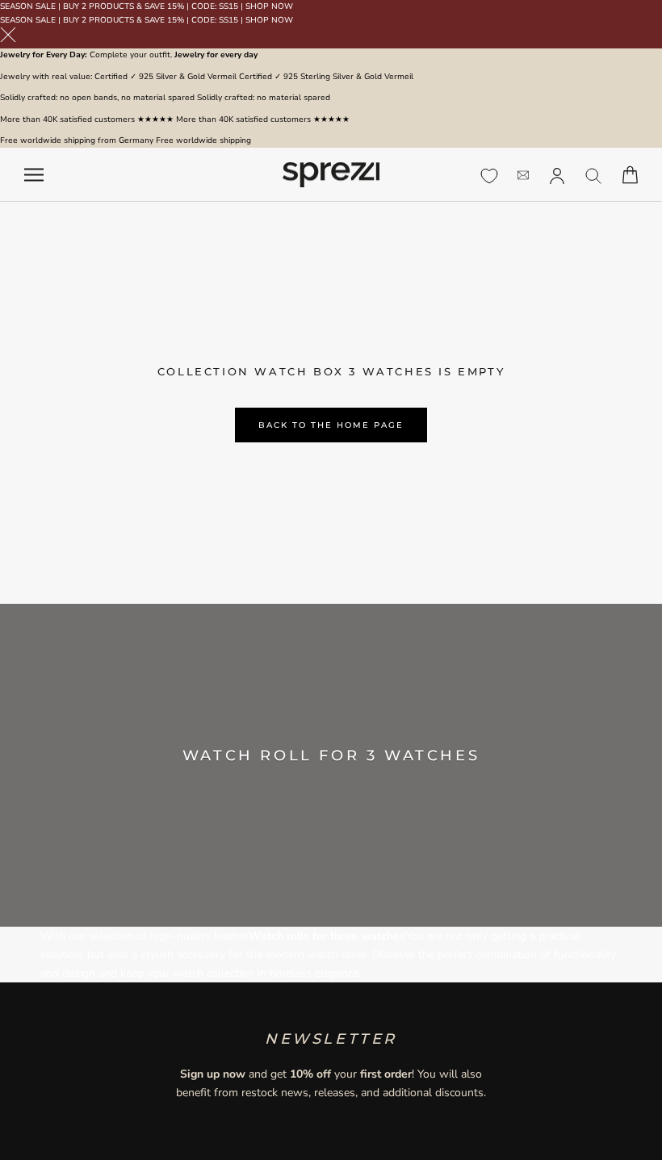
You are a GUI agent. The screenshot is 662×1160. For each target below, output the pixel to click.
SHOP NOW (269, 6)
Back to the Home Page (331, 425)
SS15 (228, 6)
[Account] (557, 174)
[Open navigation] (34, 175)
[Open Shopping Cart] (630, 174)
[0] (489, 176)
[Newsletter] (523, 175)
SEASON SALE (28, 6)
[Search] (593, 174)
